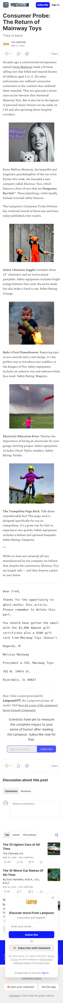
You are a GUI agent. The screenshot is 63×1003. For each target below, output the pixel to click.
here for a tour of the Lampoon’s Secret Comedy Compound (30, 707)
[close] (53, 897)
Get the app (49, 987)
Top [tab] (7, 834)
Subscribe (42, 4)
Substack (14, 995)
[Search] (56, 834)
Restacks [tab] (26, 791)
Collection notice (31, 978)
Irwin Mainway (22, 67)
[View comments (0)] (18, 53)
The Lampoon (18, 42)
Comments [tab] (11, 791)
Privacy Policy (43, 962)
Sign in (55, 4)
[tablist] (18, 791)
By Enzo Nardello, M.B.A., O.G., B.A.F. (21, 881)
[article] (31, 853)
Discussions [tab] (29, 834)
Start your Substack (22, 987)
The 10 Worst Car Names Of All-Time (23, 873)
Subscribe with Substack (34, 948)
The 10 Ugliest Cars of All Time (21, 847)
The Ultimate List (13, 853)
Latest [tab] (16, 834)
